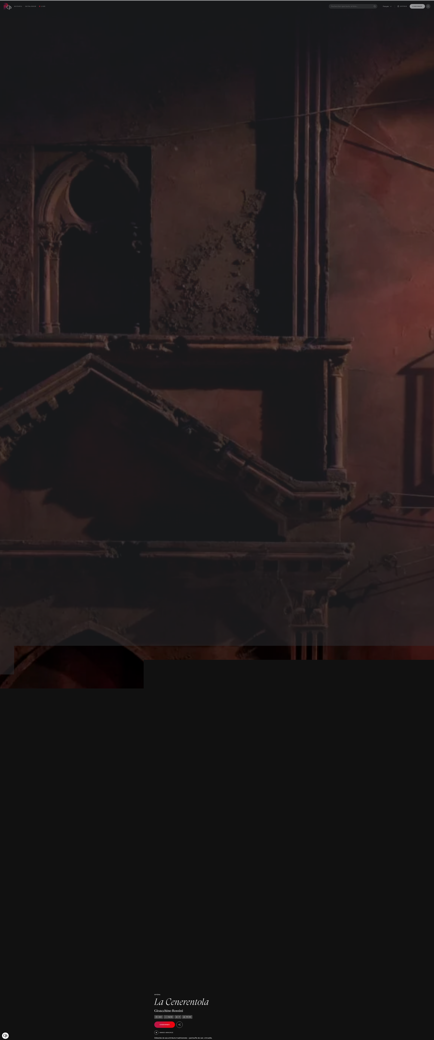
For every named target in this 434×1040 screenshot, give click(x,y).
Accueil (18, 6)
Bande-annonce (166, 1033)
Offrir (403, 6)
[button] (5, 1036)
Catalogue (30, 6)
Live (43, 6)
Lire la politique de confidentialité (17, 1022)
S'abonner (417, 6)
